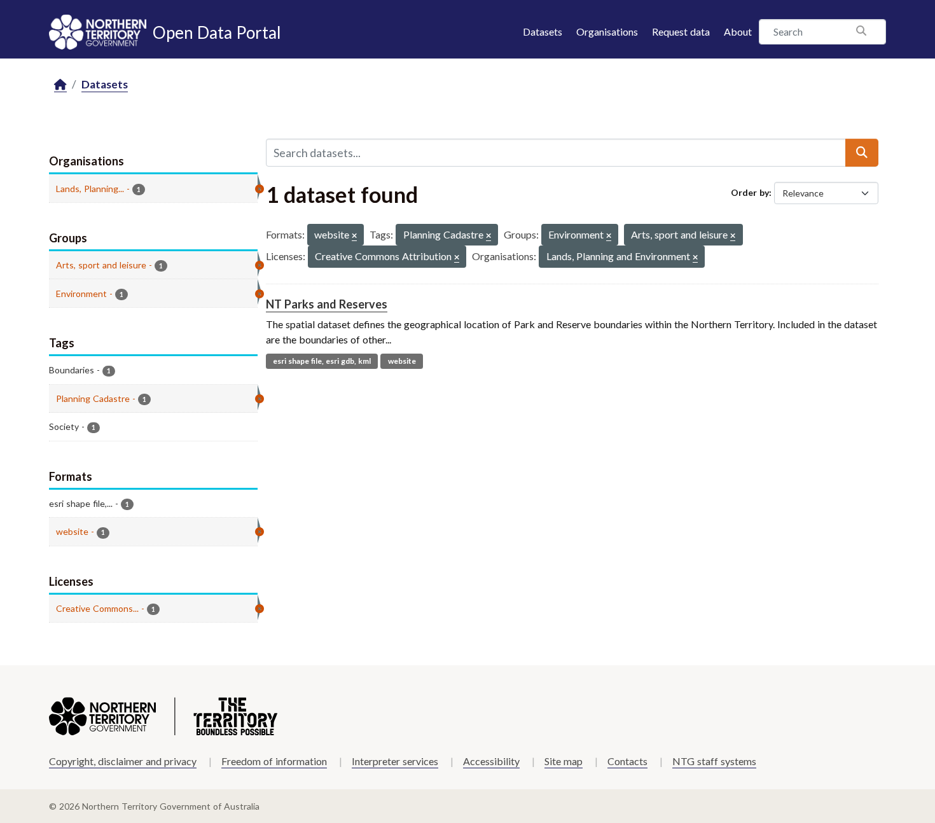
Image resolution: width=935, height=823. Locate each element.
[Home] (60, 85)
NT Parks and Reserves (326, 304)
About (738, 31)
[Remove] (354, 236)
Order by (750, 192)
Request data (681, 31)
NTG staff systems (714, 761)
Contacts (627, 761)
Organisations (607, 31)
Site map (563, 761)
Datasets (542, 31)
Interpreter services (395, 761)
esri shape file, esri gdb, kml (322, 361)
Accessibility (491, 761)
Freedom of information (274, 761)
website (402, 361)
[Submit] (861, 153)
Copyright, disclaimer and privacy (123, 761)
